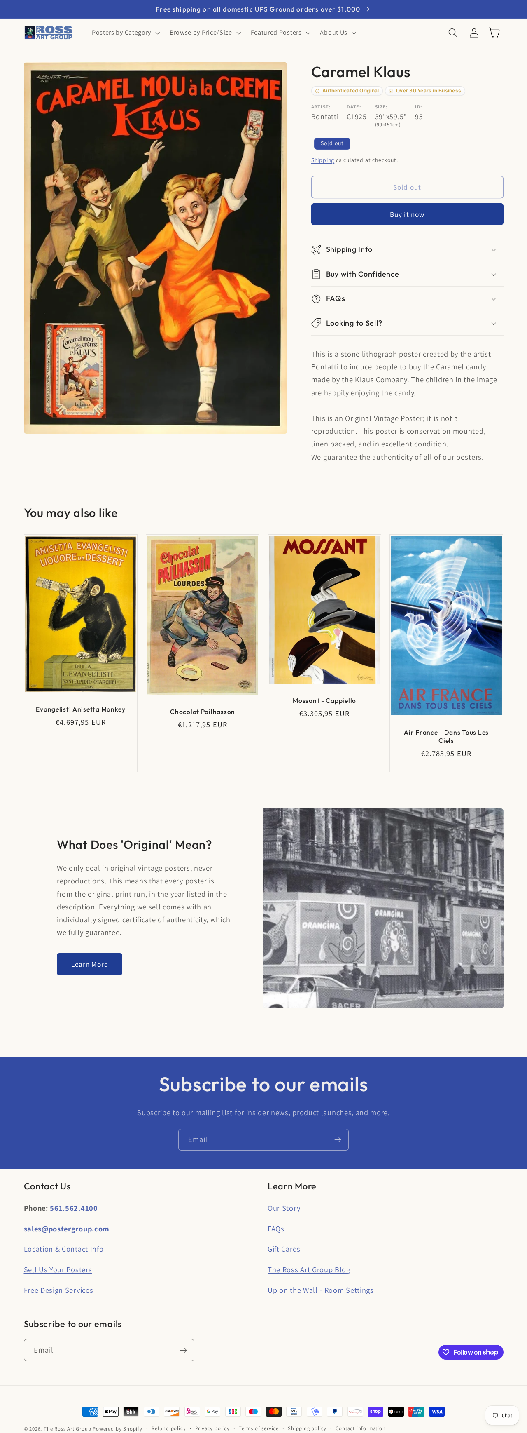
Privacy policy (212, 1428)
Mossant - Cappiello (324, 700)
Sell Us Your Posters (58, 1269)
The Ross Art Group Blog (309, 1269)
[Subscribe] (337, 1140)
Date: (354, 106)
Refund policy (169, 1428)
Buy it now (407, 214)
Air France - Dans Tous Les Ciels (446, 736)
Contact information (360, 1428)
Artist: (321, 106)
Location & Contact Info (64, 1249)
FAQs (276, 1228)
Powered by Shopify (117, 1428)
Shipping (322, 160)
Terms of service (259, 1428)
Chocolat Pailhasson (202, 711)
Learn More (89, 964)
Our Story (284, 1208)
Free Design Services (58, 1290)
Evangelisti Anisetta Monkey (80, 709)
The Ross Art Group (67, 1428)
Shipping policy (307, 1428)
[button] (125, 32)
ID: (418, 106)
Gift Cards (284, 1249)
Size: (381, 106)
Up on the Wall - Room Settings (321, 1290)
